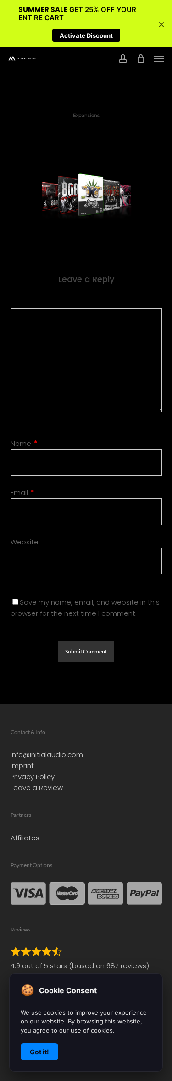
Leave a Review (37, 787)
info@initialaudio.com (47, 754)
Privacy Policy (33, 776)
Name (24, 443)
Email (22, 492)
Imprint (22, 765)
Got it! (39, 1052)
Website (25, 542)
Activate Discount (86, 35)
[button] (159, 58)
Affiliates (25, 838)
